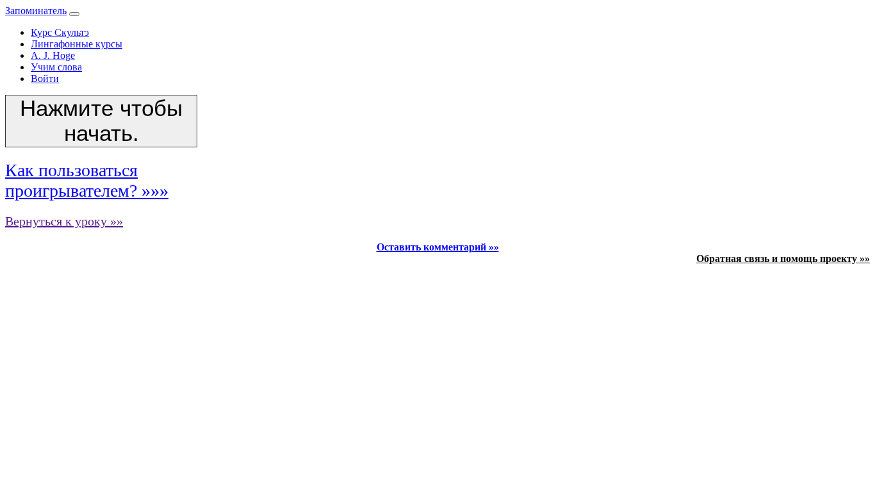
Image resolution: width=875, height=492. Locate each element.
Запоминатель (36, 10)
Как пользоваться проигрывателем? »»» (86, 180)
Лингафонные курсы (76, 43)
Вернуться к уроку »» (64, 221)
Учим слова (56, 67)
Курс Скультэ (60, 32)
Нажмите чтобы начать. (101, 120)
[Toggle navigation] (74, 14)
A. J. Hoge (53, 55)
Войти (45, 78)
